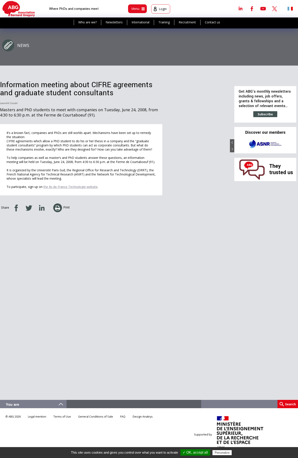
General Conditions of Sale (95, 416)
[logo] (18, 9)
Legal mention (37, 416)
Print (66, 207)
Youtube (263, 8)
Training (164, 22)
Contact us (212, 22)
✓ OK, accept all (195, 452)
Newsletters (114, 22)
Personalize (222, 452)
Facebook (251, 8)
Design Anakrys (143, 416)
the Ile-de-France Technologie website (70, 187)
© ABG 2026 (13, 416)
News (23, 45)
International (140, 22)
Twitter (274, 8)
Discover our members (265, 132)
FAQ (122, 416)
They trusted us (281, 169)
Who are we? (87, 22)
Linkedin (240, 8)
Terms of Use (62, 416)
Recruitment (187, 22)
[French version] (290, 8)
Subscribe (265, 114)
